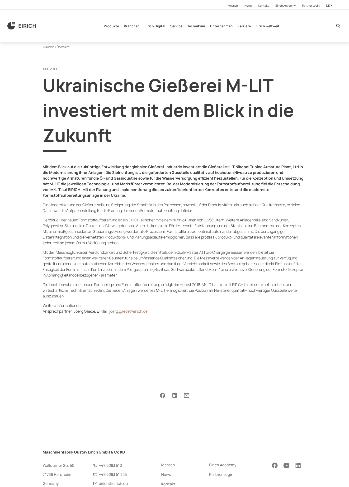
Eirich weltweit (267, 26)
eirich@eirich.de (113, 483)
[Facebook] (163, 395)
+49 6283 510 (110, 465)
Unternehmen (221, 26)
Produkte (111, 26)
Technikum (196, 26)
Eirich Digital (155, 26)
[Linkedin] (174, 395)
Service (176, 26)
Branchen (132, 26)
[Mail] (186, 395)
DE (328, 6)
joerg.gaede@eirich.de (128, 311)
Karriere (244, 26)
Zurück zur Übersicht (56, 47)
